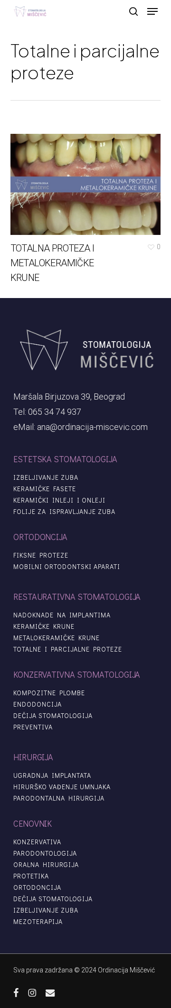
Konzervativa (37, 842)
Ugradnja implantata (52, 775)
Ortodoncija (37, 887)
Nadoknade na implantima (62, 615)
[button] (152, 11)
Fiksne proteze (40, 555)
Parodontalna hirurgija (58, 798)
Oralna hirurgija (46, 864)
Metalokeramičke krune (56, 638)
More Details (88, 177)
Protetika (31, 876)
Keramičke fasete (44, 489)
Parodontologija (45, 853)
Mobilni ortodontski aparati (66, 566)
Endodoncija (37, 704)
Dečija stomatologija (53, 715)
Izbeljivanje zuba (45, 477)
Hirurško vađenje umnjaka (62, 787)
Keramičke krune (44, 626)
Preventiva (33, 727)
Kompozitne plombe (49, 693)
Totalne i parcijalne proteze (67, 649)
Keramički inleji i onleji (59, 500)
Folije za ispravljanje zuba (64, 511)
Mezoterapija (38, 921)
